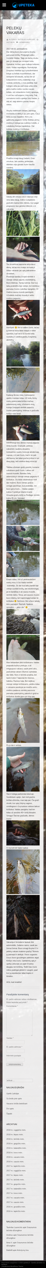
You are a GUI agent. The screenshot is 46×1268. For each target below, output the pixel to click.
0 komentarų (24, 42)
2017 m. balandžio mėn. (16, 1189)
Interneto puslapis (13, 1055)
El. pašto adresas (14, 1047)
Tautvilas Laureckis (14, 1227)
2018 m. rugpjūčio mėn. (16, 1130)
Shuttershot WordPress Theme (12, 1266)
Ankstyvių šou (23, 1250)
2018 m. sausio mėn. (15, 1161)
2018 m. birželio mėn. (15, 1139)
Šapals (9, 1113)
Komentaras (12, 1006)
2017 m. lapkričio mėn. (15, 1166)
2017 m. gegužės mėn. (16, 1184)
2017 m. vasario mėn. (15, 1198)
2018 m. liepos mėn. (14, 1134)
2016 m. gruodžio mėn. (16, 1207)
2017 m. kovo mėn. (14, 1193)
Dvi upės (10, 1108)
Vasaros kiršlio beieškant (16, 1103)
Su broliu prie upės (14, 1098)
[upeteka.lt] (24, 6)
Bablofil (9, 1250)
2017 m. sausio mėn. (15, 1202)
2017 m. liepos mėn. (14, 1175)
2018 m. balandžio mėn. (16, 1148)
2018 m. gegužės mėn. (16, 1143)
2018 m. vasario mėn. (15, 1157)
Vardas (10, 1038)
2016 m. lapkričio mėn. (15, 1211)
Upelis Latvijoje (12, 1093)
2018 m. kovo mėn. (14, 1152)
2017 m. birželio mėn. (15, 1180)
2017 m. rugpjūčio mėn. (16, 1170)
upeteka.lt (26, 1263)
